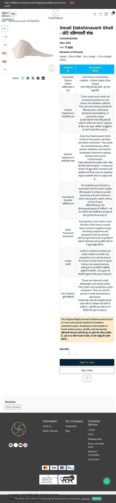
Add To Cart (87, 362)
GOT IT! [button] (96, 499)
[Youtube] (20, 445)
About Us (47, 426)
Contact (91, 430)
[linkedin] (43, 78)
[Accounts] (106, 14)
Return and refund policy (96, 445)
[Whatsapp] (22, 78)
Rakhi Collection (50, 431)
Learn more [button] (85, 499)
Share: (15, 78)
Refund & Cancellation (93, 453)
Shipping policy (95, 439)
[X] (16, 445)
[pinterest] (38, 78)
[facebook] (27, 78)
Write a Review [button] (13, 407)
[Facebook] (11, 445)
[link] (95, 14)
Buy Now (87, 370)
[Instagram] (25, 445)
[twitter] (33, 78)
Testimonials (71, 426)
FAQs (90, 434)
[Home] (58, 15)
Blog (67, 431)
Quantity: (64, 349)
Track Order (93, 459)
